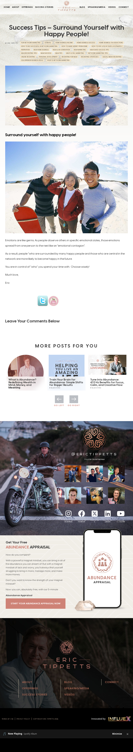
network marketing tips (98, 53)
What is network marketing (58, 60)
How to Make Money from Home (74, 46)
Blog (82, 7)
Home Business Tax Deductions (111, 43)
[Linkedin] (107, 513)
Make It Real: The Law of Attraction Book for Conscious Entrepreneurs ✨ (107, 383)
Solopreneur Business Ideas (32, 60)
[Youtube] (120, 513)
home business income (64, 43)
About (15, 7)
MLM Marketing (80, 50)
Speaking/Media (96, 7)
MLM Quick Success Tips (99, 50)
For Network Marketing (31, 43)
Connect (124, 7)
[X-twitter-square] (94, 513)
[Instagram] (68, 513)
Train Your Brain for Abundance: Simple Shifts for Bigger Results (25, 382)
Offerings (27, 7)
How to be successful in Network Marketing (39, 46)
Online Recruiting (28, 57)
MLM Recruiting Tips (29, 53)
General (48, 43)
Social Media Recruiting (112, 57)
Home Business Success (86, 43)
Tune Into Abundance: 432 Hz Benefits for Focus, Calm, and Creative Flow (66, 382)
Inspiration (25, 50)
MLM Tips (58, 53)
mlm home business (41, 50)
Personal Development (48, 57)
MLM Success (46, 53)
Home (7, 7)
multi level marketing (75, 53)
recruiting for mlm (69, 57)
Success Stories (44, 7)
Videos (112, 7)
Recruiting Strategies (89, 57)
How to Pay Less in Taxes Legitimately (107, 46)
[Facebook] (81, 513)
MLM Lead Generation (61, 50)
